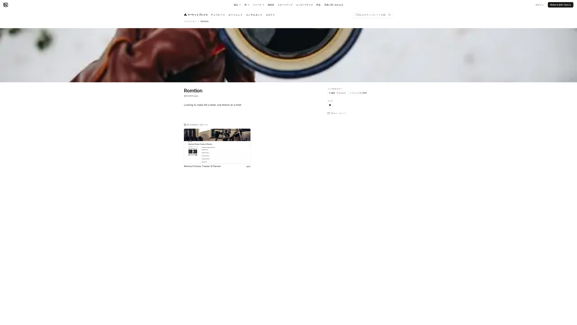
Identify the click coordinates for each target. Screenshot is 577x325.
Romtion (205, 21)
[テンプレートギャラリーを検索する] (389, 15)
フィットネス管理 (359, 93)
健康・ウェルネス (338, 93)
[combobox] (373, 14)
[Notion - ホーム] (6, 4)
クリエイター (190, 21)
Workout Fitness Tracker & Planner (202, 166)
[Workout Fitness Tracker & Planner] (217, 146)
